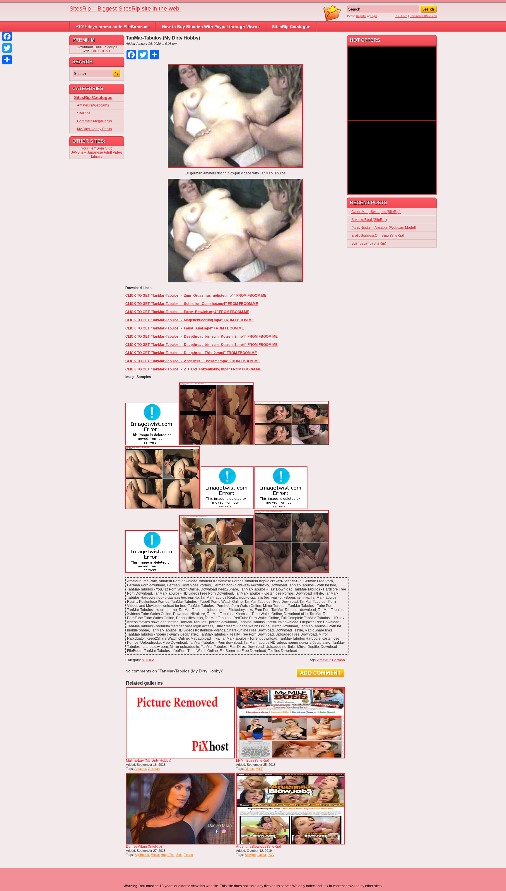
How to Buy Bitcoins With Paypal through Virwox (211, 26)
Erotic (155, 854)
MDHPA (148, 660)
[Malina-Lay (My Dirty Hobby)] (180, 722)
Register (361, 16)
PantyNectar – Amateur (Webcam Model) (383, 228)
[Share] (7, 60)
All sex (249, 768)
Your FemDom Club (96, 148)
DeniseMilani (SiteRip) (144, 846)
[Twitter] (7, 48)
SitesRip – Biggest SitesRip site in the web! (125, 8)
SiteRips (83, 113)
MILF (259, 768)
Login (373, 16)
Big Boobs (142, 854)
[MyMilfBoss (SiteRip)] (290, 722)
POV (271, 854)
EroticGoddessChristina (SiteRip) (377, 236)
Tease (188, 854)
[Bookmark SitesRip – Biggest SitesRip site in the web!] (332, 20)
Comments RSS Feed (423, 16)
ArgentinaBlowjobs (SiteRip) (258, 846)
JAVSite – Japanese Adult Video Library (96, 154)
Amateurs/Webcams (93, 105)
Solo (179, 854)
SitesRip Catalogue (291, 26)
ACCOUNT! (102, 51)
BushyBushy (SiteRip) (368, 243)
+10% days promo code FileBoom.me (113, 26)
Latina (261, 854)
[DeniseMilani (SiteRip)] (180, 808)
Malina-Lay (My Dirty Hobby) (148, 760)
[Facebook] (7, 36)
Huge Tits (168, 854)
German (338, 660)
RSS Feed (401, 16)
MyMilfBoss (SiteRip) (252, 760)
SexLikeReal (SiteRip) (369, 220)
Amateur (323, 660)
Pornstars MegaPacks (94, 121)
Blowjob (250, 854)
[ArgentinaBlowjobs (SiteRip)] (290, 808)
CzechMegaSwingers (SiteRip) (376, 212)
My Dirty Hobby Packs (94, 129)
